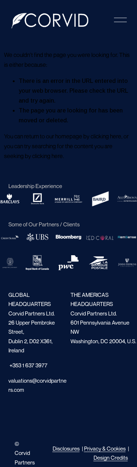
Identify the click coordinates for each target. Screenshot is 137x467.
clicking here (106, 136)
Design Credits (111, 457)
